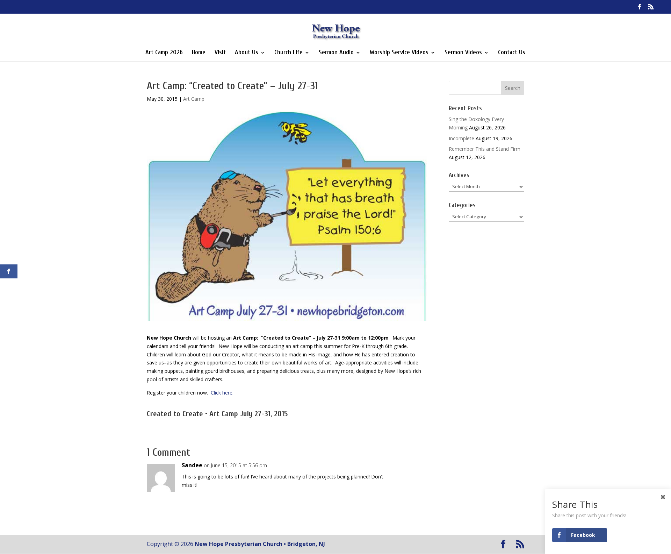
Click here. (221, 392)
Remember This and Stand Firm (484, 148)
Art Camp (193, 98)
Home (198, 53)
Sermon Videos (463, 53)
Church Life (288, 53)
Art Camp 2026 (164, 53)
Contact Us (511, 53)
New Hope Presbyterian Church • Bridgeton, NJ (260, 544)
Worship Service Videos (399, 53)
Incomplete (461, 138)
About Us (246, 53)
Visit (220, 53)
